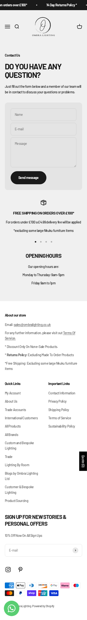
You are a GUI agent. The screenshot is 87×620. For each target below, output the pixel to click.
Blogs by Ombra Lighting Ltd (21, 476)
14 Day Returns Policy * (60, 5)
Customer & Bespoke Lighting (19, 489)
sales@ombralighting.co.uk (32, 325)
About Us (11, 401)
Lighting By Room (17, 465)
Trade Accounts (15, 410)
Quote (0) (83, 461)
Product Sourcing (16, 501)
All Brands (11, 435)
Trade (9, 457)
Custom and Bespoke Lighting (19, 445)
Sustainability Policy (61, 426)
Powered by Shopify (43, 606)
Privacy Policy (57, 401)
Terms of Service (59, 418)
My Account (13, 393)
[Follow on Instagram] (8, 569)
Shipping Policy (58, 410)
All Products (13, 426)
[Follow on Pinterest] (20, 569)
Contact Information (61, 393)
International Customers (21, 418)
